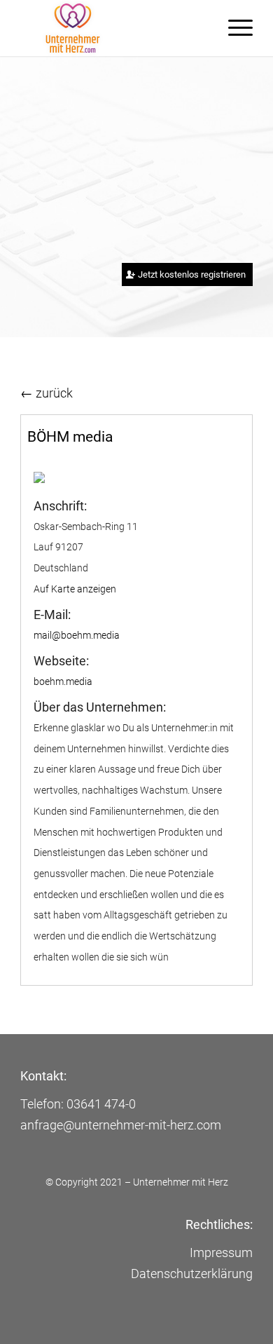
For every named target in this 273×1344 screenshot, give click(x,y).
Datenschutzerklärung (192, 1273)
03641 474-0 (101, 1104)
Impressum (221, 1252)
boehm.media (63, 681)
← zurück (46, 393)
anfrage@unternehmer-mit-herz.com (120, 1125)
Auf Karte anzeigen (75, 589)
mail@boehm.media (77, 635)
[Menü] (233, 28)
